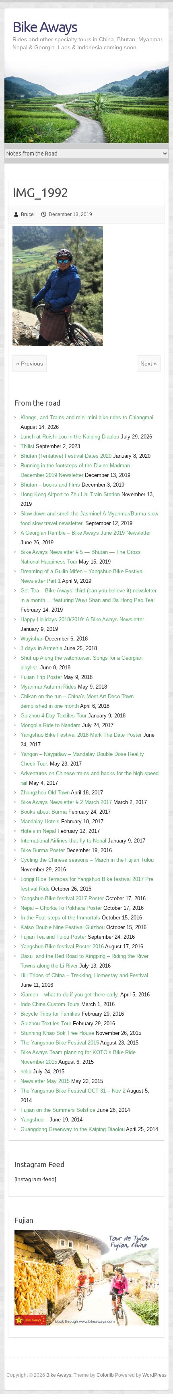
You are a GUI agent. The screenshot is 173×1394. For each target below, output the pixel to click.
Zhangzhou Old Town (45, 793)
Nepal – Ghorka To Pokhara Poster (61, 908)
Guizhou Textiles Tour (46, 1023)
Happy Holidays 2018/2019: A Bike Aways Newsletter (82, 619)
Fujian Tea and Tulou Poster (53, 937)
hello (26, 1072)
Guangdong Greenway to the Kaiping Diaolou (73, 1129)
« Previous (29, 363)
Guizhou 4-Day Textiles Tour (53, 716)
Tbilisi (27, 446)
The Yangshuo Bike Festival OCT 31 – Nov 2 (73, 1091)
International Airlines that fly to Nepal (63, 841)
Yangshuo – (34, 1120)
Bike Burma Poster (43, 850)
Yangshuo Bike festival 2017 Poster (62, 898)
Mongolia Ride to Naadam (50, 725)
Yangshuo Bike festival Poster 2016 (62, 946)
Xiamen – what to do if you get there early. (70, 995)
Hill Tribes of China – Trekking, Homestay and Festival (84, 975)
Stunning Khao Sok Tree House (57, 1033)
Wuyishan (32, 639)
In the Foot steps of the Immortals (60, 918)
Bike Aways (44, 26)
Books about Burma (44, 812)
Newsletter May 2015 (45, 1081)
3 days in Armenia (41, 648)
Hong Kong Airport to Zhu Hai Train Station (70, 494)
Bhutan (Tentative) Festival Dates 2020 (66, 456)
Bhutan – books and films (50, 485)
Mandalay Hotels (40, 821)
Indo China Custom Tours (50, 1004)
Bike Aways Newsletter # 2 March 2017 (66, 802)
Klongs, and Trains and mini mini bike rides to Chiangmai (87, 417)
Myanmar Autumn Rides (48, 687)
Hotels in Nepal (38, 831)
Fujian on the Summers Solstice (58, 1110)
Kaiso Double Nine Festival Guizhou (63, 927)
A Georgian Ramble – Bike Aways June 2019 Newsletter (86, 533)
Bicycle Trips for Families (50, 1014)
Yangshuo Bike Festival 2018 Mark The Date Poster (81, 735)
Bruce (27, 214)
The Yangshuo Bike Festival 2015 (60, 1043)
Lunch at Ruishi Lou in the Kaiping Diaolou (70, 437)
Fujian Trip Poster (41, 677)
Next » (148, 363)
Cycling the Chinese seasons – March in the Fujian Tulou (87, 860)
